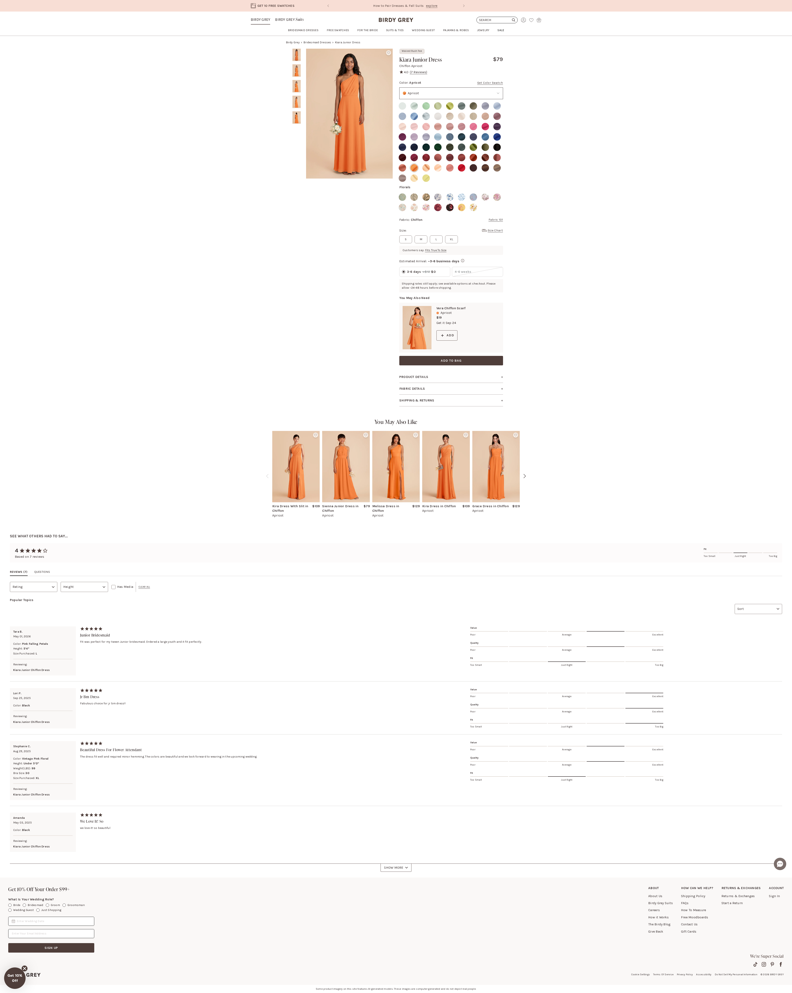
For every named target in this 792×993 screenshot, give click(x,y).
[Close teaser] (24, 968)
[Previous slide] (328, 5)
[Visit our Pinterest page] (772, 964)
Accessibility (703, 974)
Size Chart (495, 230)
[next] (524, 476)
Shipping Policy (693, 896)
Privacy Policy (685, 974)
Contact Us (689, 924)
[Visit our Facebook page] (781, 964)
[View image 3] (296, 86)
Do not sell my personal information (736, 974)
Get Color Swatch (490, 83)
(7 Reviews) (418, 72)
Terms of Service (663, 974)
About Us (655, 896)
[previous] (267, 476)
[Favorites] (531, 20)
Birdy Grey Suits (660, 903)
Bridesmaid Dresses (317, 42)
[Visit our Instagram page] (764, 964)
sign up (51, 948)
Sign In (774, 896)
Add (450, 335)
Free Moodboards (694, 917)
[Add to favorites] (388, 52)
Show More (393, 867)
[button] (15, 978)
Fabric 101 (496, 219)
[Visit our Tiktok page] (755, 964)
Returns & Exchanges (738, 896)
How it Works (658, 917)
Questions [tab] (42, 572)
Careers (654, 910)
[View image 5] (296, 117)
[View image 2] (296, 70)
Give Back (655, 931)
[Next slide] (463, 5)
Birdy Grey (260, 19)
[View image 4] (296, 102)
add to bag (451, 360)
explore (422, 6)
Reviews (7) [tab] (19, 572)
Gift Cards (688, 931)
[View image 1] (296, 55)
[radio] (402, 106)
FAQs (684, 903)
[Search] (497, 20)
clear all (144, 586)
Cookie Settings (640, 974)
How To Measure (693, 910)
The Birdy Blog (659, 924)
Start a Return (732, 903)
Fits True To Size (436, 250)
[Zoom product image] (349, 114)
